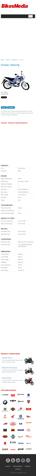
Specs (4, 107)
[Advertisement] (18, 37)
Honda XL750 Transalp (9, 368)
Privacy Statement (17, 466)
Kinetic (8, 59)
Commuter (14, 59)
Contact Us (18, 469)
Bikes (2, 59)
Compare (11, 107)
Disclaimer (27, 466)
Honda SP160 (6, 378)
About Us (8, 466)
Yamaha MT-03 (7, 358)
